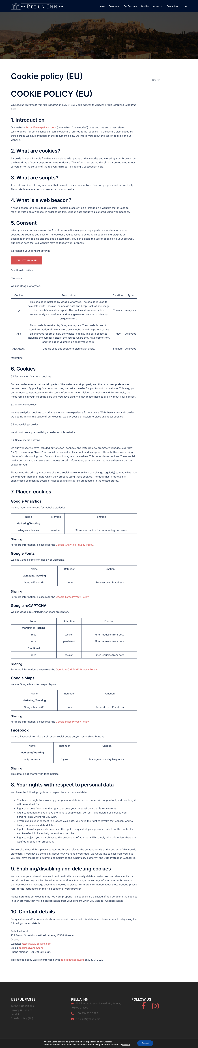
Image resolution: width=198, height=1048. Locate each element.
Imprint (15, 1014)
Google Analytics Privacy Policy (74, 544)
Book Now (114, 6)
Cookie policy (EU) (22, 1018)
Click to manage (27, 260)
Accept (145, 1043)
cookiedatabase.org (72, 959)
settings (126, 1044)
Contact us (172, 6)
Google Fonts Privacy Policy (72, 596)
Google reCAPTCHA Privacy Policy (76, 669)
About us (157, 6)
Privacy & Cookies (21, 1010)
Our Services (130, 6)
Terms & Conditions (22, 1005)
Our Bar (145, 6)
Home (102, 6)
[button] (186, 6)
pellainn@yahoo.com (31, 947)
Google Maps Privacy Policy (72, 721)
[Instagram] (155, 1007)
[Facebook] (143, 1007)
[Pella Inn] (37, 5)
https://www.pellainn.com (41, 127)
